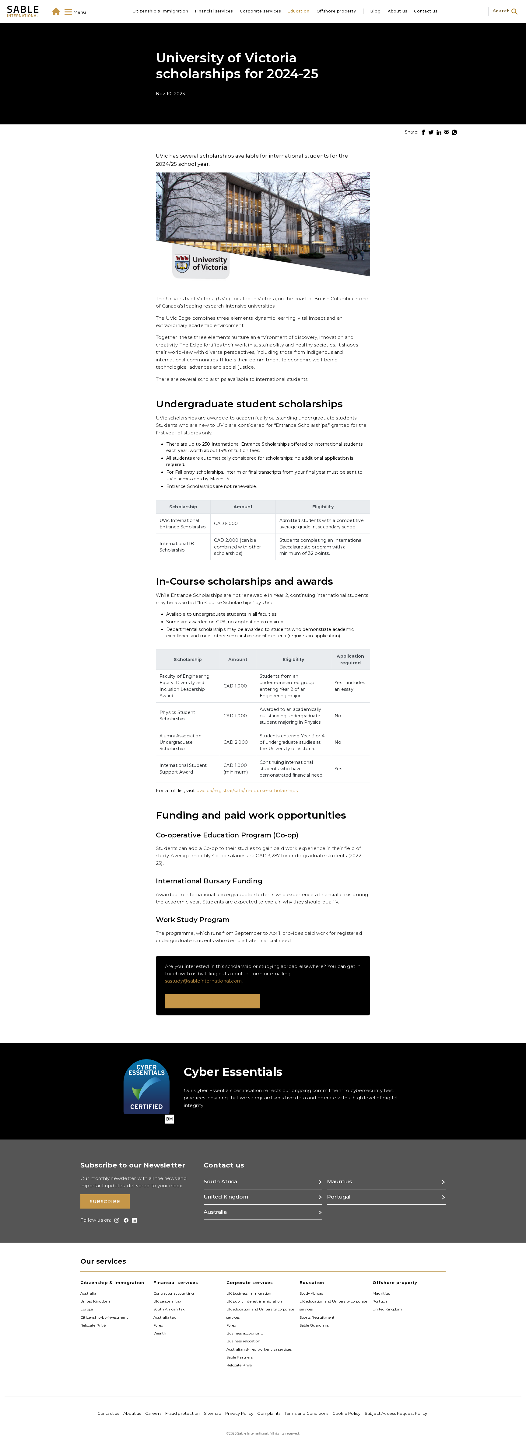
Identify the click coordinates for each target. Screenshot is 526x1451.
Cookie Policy (346, 1413)
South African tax (168, 1309)
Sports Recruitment (317, 1317)
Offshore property (336, 11)
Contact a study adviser (212, 1001)
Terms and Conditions (306, 1413)
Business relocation (243, 1341)
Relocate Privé (93, 1325)
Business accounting (244, 1333)
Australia (88, 1293)
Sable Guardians (314, 1325)
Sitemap (212, 1413)
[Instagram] (116, 1220)
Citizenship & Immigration (160, 11)
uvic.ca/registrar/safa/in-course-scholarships (247, 790)
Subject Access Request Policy (396, 1413)
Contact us (425, 11)
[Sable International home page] (23, 11)
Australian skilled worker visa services (259, 1349)
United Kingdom (95, 1301)
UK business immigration (249, 1293)
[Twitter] (431, 132)
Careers (153, 1413)
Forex (158, 1325)
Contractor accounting (173, 1293)
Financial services (214, 11)
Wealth (159, 1333)
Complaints (268, 1413)
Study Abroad (311, 1293)
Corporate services (260, 11)
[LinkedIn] (439, 132)
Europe (86, 1309)
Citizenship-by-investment (104, 1317)
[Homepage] (56, 11)
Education (299, 11)
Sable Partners (239, 1357)
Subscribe (105, 1201)
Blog (375, 11)
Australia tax (164, 1317)
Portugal (381, 1301)
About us (397, 11)
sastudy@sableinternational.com (203, 981)
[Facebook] (423, 132)
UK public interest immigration (254, 1301)
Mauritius (381, 1293)
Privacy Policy (239, 1413)
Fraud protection (182, 1413)
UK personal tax (167, 1301)
